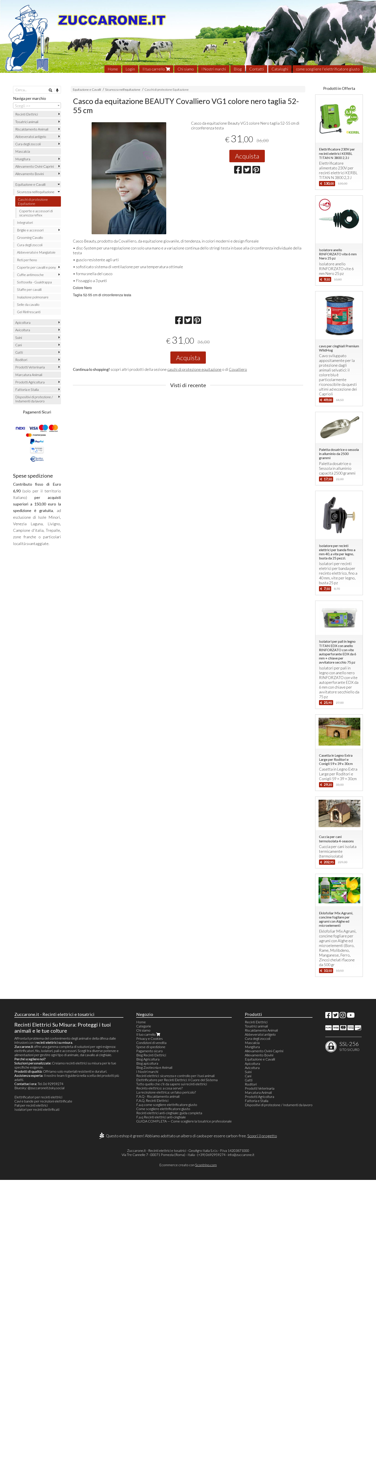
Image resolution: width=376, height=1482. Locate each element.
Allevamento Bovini (29, 174)
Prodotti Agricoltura (30, 382)
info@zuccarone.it (241, 1154)
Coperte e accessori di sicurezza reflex (36, 213)
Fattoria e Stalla (27, 389)
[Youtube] (351, 1016)
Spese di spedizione (150, 1047)
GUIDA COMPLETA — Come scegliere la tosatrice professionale (184, 1121)
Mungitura (22, 159)
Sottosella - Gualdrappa (34, 282)
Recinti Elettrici (26, 114)
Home (113, 69)
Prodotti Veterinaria (30, 367)
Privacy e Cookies (149, 1038)
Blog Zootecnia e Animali (154, 1067)
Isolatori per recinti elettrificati (36, 1109)
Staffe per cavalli (29, 289)
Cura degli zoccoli (28, 144)
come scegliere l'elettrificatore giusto (328, 69)
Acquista (247, 156)
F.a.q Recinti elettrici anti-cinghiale (161, 1117)
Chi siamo (186, 69)
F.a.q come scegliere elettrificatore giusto (166, 1104)
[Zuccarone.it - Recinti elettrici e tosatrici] (188, 36)
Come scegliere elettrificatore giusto (163, 1109)
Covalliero (238, 369)
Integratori (25, 222)
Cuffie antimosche (30, 275)
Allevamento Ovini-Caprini (34, 166)
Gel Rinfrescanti (28, 312)
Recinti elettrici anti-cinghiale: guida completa (169, 1113)
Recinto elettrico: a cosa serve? (159, 1088)
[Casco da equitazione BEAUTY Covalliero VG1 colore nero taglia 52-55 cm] (129, 178)
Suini (18, 337)
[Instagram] (343, 1016)
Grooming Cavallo (30, 237)
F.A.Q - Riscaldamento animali (158, 1096)
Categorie (143, 1026)
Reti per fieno (27, 260)
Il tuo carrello (154, 69)
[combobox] (37, 105)
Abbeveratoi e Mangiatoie (36, 252)
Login (130, 69)
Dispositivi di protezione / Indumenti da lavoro (34, 399)
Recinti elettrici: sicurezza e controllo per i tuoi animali (175, 1076)
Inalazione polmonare (33, 297)
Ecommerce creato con (188, 1165)
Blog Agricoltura (147, 1059)
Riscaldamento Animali (31, 129)
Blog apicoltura (147, 1063)
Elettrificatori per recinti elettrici (38, 1097)
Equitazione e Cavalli (87, 89)
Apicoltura (22, 322)
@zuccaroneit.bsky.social (46, 1088)
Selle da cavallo (28, 304)
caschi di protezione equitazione (194, 369)
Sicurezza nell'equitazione (122, 89)
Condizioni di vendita (151, 1042)
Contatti (256, 69)
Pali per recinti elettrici (31, 1105)
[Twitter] (335, 1016)
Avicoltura (22, 330)
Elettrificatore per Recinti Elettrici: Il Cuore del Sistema (177, 1080)
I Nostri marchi (213, 69)
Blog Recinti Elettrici (151, 1055)
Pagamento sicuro (149, 1051)
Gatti (19, 352)
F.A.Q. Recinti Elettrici (152, 1100)
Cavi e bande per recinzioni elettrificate (43, 1101)
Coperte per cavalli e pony (36, 267)
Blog (238, 69)
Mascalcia (22, 151)
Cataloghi (280, 69)
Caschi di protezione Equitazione (166, 89)
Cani (18, 345)
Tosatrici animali (26, 122)
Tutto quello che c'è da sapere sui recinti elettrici (171, 1084)
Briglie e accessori (30, 230)
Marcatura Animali (28, 375)
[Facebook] (328, 1016)
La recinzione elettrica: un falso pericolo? (166, 1092)
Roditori (21, 360)
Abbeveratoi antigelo (30, 136)
